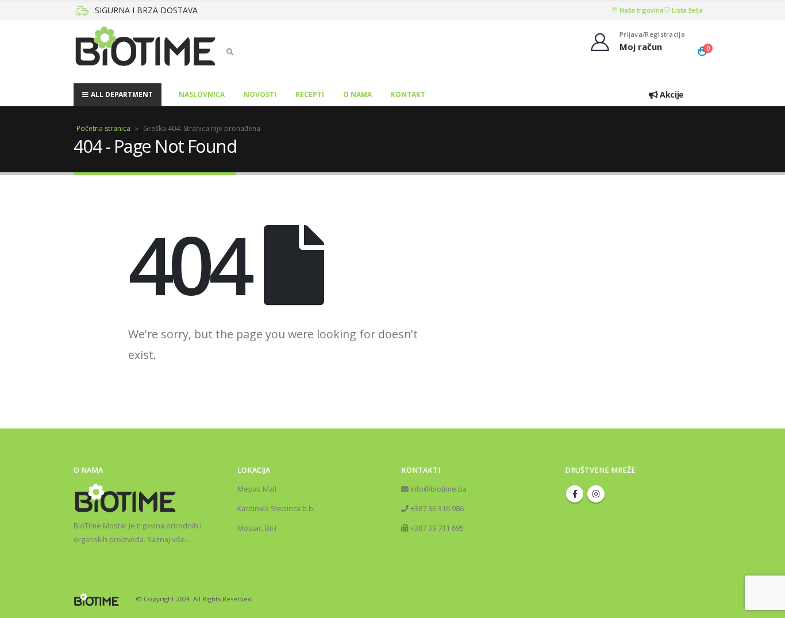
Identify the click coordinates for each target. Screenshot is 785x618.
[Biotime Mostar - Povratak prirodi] (145, 51)
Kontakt (408, 94)
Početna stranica (103, 128)
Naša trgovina (641, 10)
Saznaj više (166, 539)
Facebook (574, 494)
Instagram (596, 494)
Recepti (309, 94)
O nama (357, 94)
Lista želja (686, 10)
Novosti (260, 94)
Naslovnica (202, 94)
